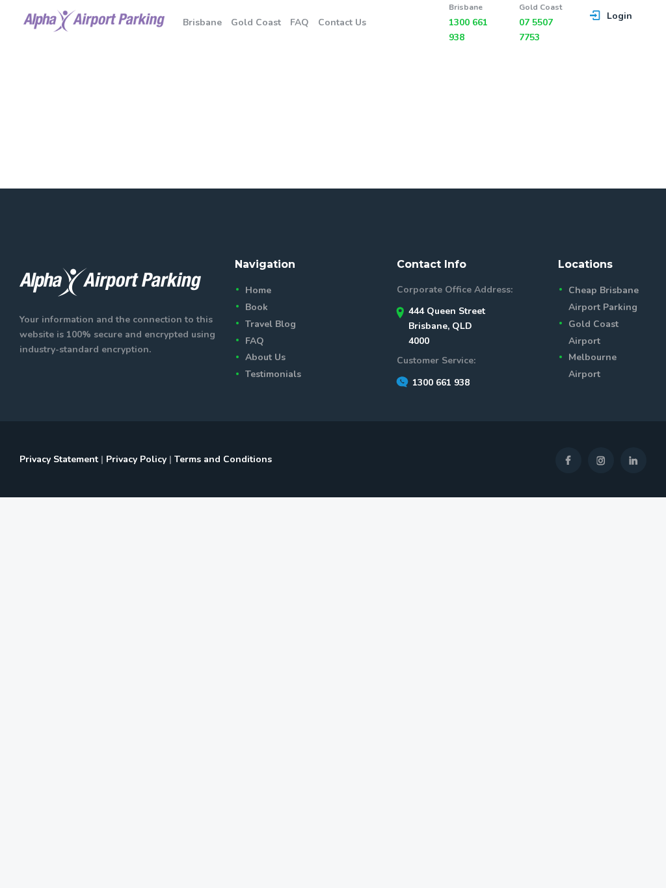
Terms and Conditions (223, 459)
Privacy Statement (59, 459)
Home (258, 290)
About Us (265, 357)
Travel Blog (270, 324)
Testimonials (273, 374)
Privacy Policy (136, 459)
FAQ (254, 341)
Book (256, 307)
